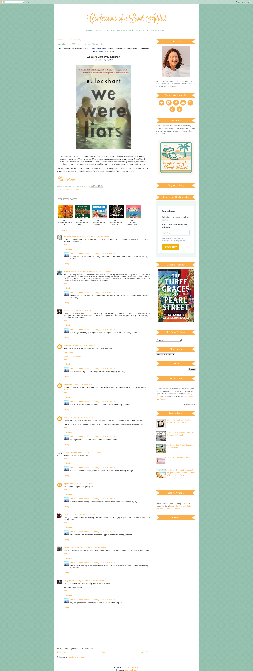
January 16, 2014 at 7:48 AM (104, 436)
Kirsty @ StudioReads (72, 356)
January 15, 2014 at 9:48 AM (104, 254)
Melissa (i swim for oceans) (75, 236)
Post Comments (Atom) (77, 657)
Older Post (145, 652)
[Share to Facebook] (99, 186)
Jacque (66, 417)
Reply (66, 244)
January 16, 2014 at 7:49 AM (104, 532)
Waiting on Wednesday (71, 189)
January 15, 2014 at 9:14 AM (100, 271)
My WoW (67, 389)
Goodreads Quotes (189, 404)
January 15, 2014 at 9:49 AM (104, 293)
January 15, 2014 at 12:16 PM (81, 417)
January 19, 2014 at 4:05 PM (93, 581)
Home (88, 30)
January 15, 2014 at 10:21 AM (83, 345)
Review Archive (121, 30)
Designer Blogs (131, 670)
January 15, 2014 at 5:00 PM (81, 484)
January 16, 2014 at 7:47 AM (104, 330)
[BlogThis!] (94, 186)
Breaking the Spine (98, 48)
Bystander (68, 384)
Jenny (66, 310)
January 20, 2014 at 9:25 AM (104, 563)
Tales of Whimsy (70, 452)
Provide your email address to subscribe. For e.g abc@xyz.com (173, 239)
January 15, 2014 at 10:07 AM (80, 310)
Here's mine (68, 352)
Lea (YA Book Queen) (72, 581)
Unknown (67, 345)
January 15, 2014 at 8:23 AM (98, 236)
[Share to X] (96, 186)
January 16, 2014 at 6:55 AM (84, 514)
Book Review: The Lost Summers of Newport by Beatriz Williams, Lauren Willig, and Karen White (180, 472)
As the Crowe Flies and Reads (76, 271)
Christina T (68, 514)
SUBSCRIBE (171, 247)
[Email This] (91, 186)
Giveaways (141, 30)
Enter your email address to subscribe (174, 225)
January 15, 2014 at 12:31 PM (89, 452)
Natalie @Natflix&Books (73, 548)
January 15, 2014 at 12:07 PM (84, 384)
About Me (102, 30)
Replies (69, 249)
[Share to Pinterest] (101, 186)
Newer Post (61, 652)
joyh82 (66, 484)
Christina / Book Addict (79, 254)
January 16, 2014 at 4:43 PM (95, 548)
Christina (185, 504)
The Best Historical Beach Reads (177, 458)
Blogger (133, 667)
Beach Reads (159, 30)
